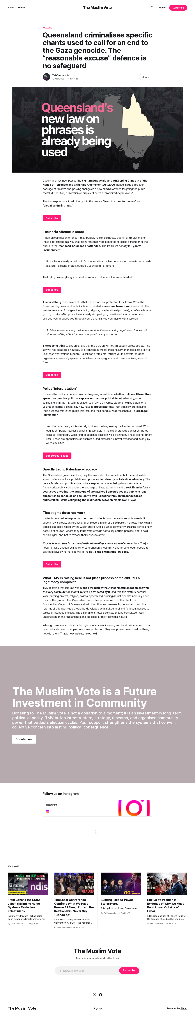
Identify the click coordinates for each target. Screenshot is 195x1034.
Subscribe (178, 7)
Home (21, 7)
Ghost (184, 1008)
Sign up (97, 1008)
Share (145, 77)
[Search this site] (152, 7)
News (11, 7)
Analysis (47, 28)
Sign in (162, 7)
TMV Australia (60, 75)
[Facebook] (100, 994)
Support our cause (57, 455)
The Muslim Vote (97, 7)
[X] (94, 994)
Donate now (24, 739)
